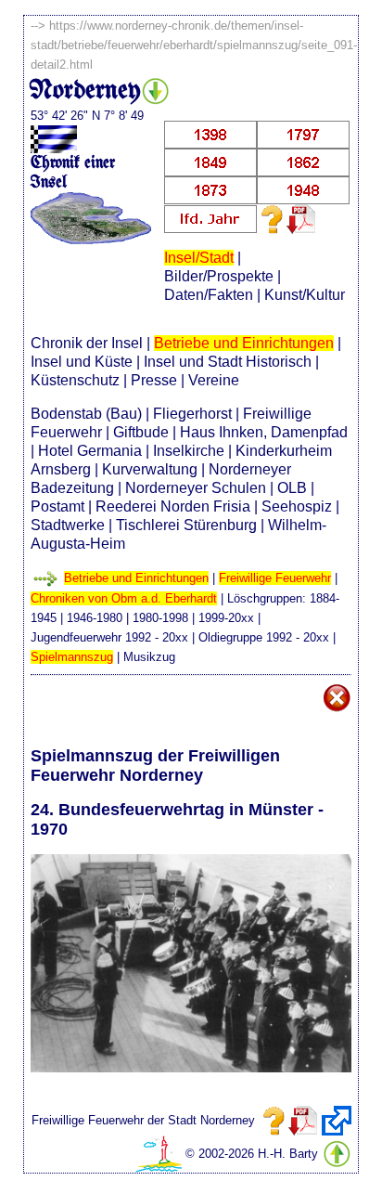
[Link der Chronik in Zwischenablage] (336, 1121)
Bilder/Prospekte (219, 276)
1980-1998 (160, 618)
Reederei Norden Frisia (173, 506)
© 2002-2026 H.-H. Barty (251, 1154)
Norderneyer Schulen (195, 488)
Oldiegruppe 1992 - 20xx (263, 637)
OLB (292, 488)
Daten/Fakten (208, 295)
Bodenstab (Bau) (86, 414)
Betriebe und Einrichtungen (244, 343)
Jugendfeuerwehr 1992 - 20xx (109, 637)
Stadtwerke (68, 525)
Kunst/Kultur (304, 295)
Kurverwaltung (149, 469)
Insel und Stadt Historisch (228, 362)
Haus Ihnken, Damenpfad (264, 432)
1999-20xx (226, 618)
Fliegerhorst (192, 414)
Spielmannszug (72, 657)
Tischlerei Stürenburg (186, 525)
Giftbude (141, 432)
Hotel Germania (90, 451)
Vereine (213, 380)
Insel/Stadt (199, 258)
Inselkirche (188, 451)
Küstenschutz (75, 380)
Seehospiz (296, 506)
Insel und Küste (82, 362)
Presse (154, 380)
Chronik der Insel (87, 343)
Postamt (57, 506)
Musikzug (149, 657)
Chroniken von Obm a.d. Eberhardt (124, 598)
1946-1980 (94, 618)
